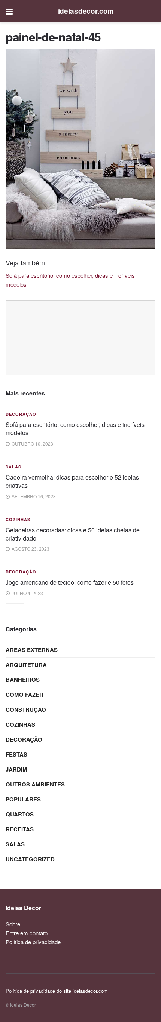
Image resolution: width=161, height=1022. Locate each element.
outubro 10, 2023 (31, 443)
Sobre (13, 924)
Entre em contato (27, 933)
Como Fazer (24, 694)
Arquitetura (26, 665)
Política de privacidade (33, 942)
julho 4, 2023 (26, 593)
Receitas (20, 829)
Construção (26, 709)
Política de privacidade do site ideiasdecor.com (57, 990)
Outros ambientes (35, 784)
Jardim (16, 769)
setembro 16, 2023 (33, 496)
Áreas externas (32, 650)
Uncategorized (30, 859)
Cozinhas (18, 519)
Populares (23, 799)
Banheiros (23, 679)
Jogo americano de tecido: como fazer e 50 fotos (70, 582)
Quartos (20, 814)
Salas (13, 467)
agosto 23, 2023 (29, 548)
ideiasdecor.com (86, 11)
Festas (16, 754)
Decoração (21, 414)
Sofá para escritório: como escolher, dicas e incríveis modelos (75, 428)
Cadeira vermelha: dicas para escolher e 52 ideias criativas (72, 481)
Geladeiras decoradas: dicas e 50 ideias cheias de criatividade (73, 534)
